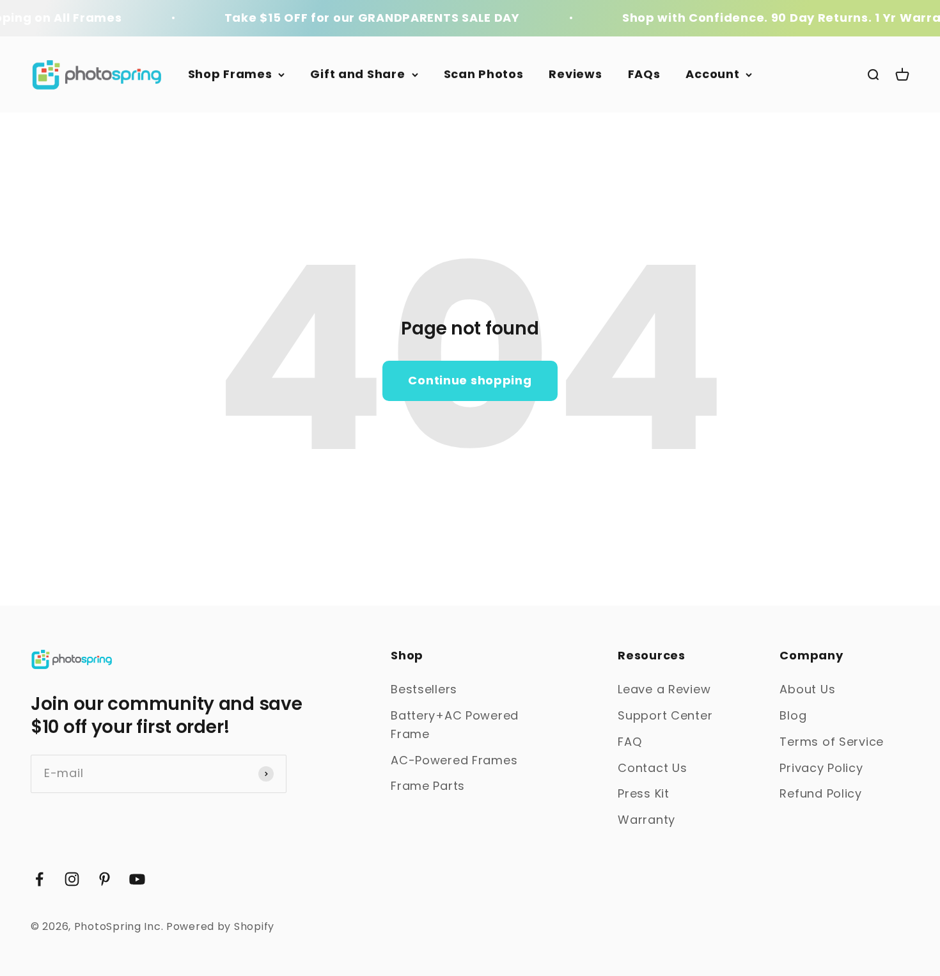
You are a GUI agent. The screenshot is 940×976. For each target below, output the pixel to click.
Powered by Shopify (220, 926)
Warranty (646, 820)
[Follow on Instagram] (72, 879)
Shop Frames (230, 74)
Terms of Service (831, 742)
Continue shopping (469, 380)
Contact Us (652, 768)
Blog (792, 715)
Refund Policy (820, 793)
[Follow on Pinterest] (104, 879)
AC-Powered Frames (454, 760)
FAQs (644, 74)
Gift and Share (357, 74)
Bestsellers (424, 689)
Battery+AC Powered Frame (455, 724)
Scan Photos (484, 74)
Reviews (575, 74)
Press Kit (643, 793)
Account (712, 74)
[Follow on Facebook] (39, 879)
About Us (807, 689)
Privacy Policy (821, 768)
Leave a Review (664, 689)
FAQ (629, 742)
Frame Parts (428, 786)
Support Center (665, 715)
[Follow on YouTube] (137, 879)
